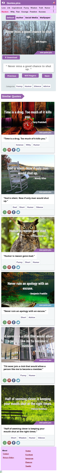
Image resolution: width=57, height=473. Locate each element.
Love (4, 7)
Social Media (31, 17)
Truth (41, 7)
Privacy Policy (8, 458)
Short (22, 207)
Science (19, 144)
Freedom (33, 11)
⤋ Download (11, 57)
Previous (11, 75)
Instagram (29, 458)
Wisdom (33, 7)
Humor (47, 7)
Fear (18, 11)
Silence (37, 86)
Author (19, 17)
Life (8, 7)
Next (47, 75)
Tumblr (28, 466)
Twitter (28, 451)
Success (42, 11)
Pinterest (28, 462)
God (15, 207)
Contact (6, 454)
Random (5, 11)
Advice (46, 86)
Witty (12, 11)
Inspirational (17, 7)
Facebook (29, 455)
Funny (26, 7)
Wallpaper (45, 17)
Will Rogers (30, 75)
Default (10, 17)
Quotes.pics (13, 3)
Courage (24, 11)
